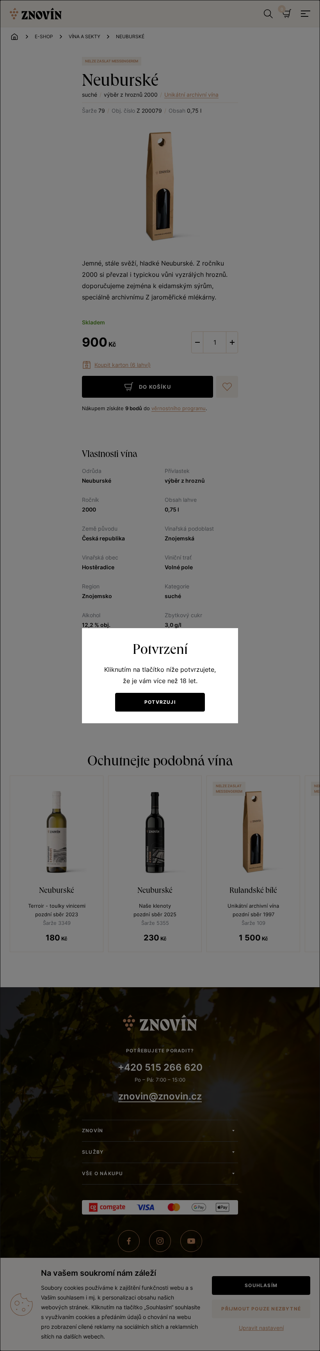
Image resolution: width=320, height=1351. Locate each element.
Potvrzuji (160, 702)
